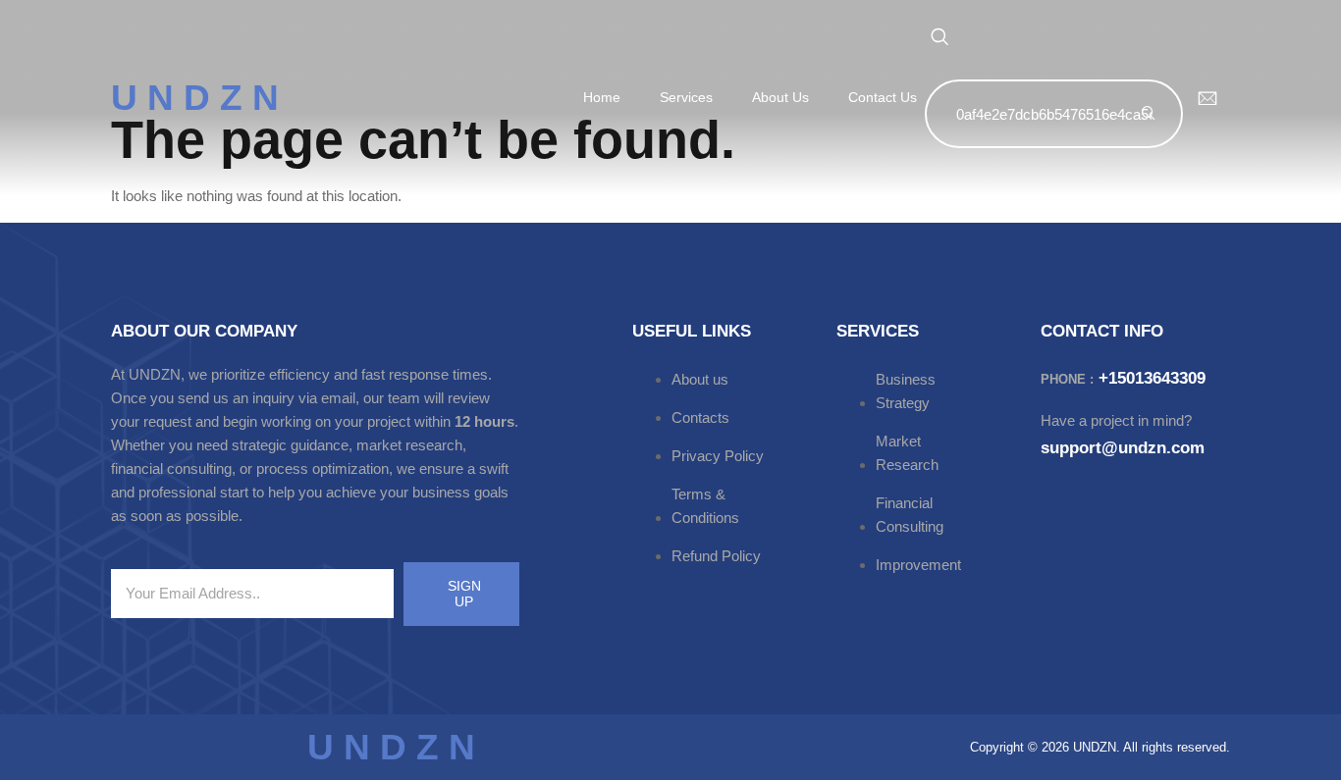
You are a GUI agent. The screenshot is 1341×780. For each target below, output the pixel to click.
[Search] (1148, 113)
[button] (939, 37)
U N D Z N (195, 98)
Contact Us (882, 97)
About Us (780, 97)
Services (686, 97)
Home (601, 97)
